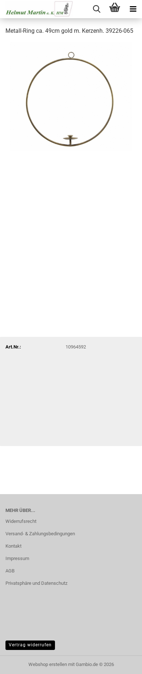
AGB (10, 571)
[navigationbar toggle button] (133, 9)
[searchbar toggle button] (96, 9)
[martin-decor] (36, 9)
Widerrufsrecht (20, 521)
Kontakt (13, 546)
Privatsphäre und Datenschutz (36, 583)
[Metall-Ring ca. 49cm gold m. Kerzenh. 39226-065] (71, 96)
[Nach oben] (122, 663)
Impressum (17, 558)
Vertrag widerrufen (30, 644)
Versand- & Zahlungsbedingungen (40, 533)
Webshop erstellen (47, 664)
